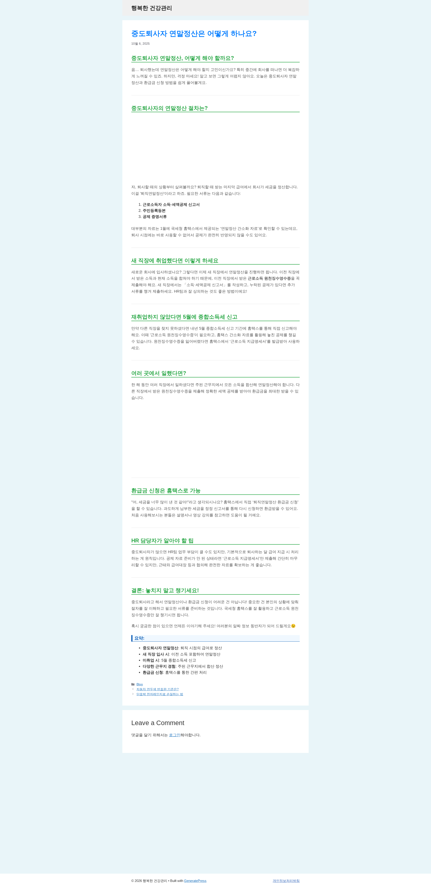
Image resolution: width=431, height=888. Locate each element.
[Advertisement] (215, 147)
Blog (139, 684)
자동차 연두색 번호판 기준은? (157, 689)
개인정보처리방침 (286, 881)
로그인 (174, 735)
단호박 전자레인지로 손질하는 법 (159, 694)
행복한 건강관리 (151, 8)
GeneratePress (195, 881)
